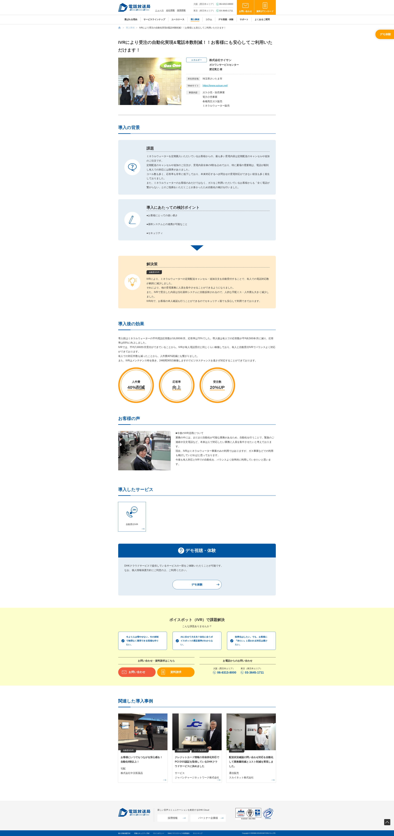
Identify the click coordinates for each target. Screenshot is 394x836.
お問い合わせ (245, 11)
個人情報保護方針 (124, 833)
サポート (244, 19)
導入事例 (195, 19)
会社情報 (170, 10)
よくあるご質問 (262, 19)
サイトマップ (197, 833)
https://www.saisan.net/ (215, 85)
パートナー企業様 (208, 818)
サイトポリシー (158, 833)
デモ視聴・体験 (225, 19)
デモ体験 (385, 34)
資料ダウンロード (265, 11)
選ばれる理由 (130, 19)
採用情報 (181, 10)
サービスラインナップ (154, 19)
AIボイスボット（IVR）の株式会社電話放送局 (119, 27)
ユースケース (177, 19)
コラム (209, 19)
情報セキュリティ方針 (142, 833)
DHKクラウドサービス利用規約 (178, 833)
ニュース (159, 10)
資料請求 (175, 672)
